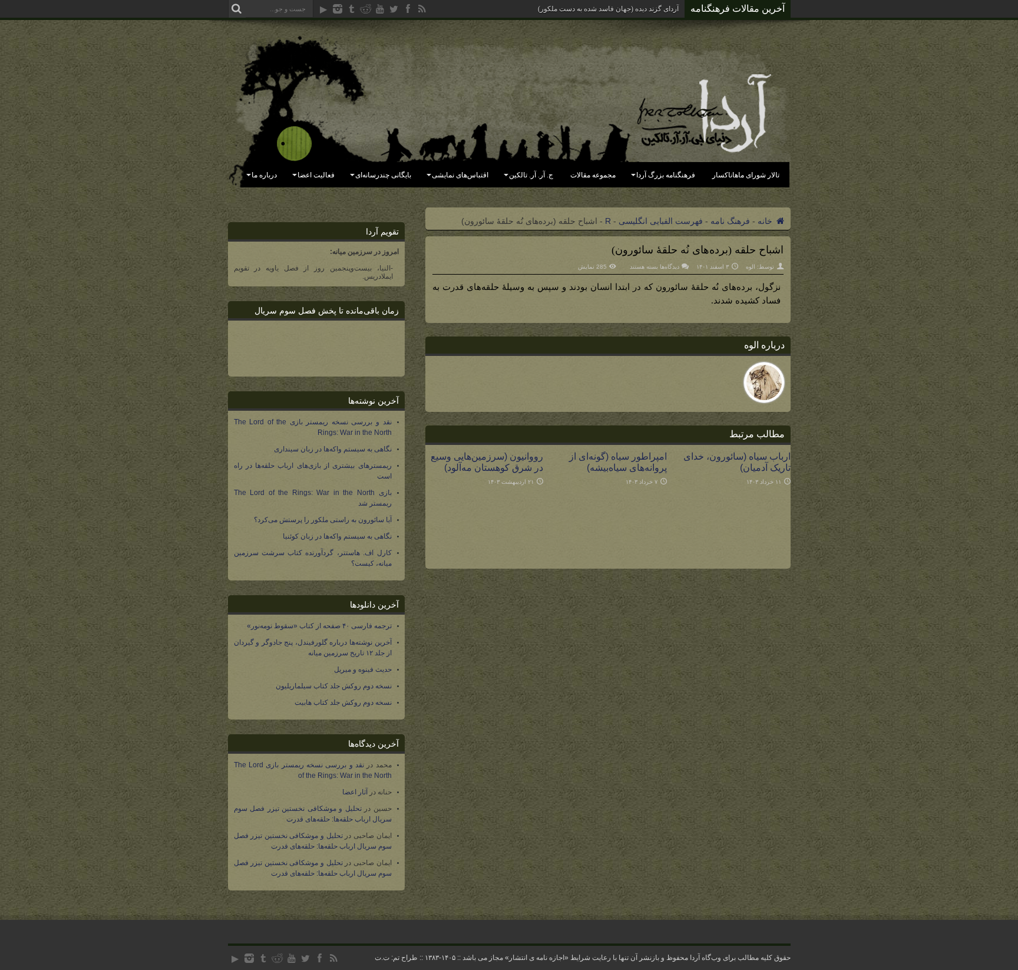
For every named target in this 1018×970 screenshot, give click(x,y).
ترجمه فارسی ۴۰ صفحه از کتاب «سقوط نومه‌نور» (319, 626)
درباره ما (264, 175)
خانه (766, 221)
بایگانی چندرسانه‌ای (383, 175)
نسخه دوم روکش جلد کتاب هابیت (343, 702)
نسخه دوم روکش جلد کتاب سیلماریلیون (334, 686)
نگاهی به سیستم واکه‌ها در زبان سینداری (333, 449)
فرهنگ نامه (730, 221)
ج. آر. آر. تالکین (531, 175)
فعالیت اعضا (316, 175)
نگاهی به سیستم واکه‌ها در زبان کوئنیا (337, 536)
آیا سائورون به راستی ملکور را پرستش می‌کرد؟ (323, 520)
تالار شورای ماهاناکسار (745, 175)
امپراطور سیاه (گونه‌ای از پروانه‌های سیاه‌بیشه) (618, 462)
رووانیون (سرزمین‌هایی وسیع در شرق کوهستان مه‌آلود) (487, 462)
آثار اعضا (355, 792)
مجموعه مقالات (593, 175)
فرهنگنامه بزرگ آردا (665, 175)
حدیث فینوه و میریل (363, 669)
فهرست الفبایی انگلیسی (661, 221)
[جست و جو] (237, 9)
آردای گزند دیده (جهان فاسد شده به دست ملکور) (608, 9)
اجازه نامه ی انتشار (536, 957)
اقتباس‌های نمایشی (460, 175)
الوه (750, 266)
